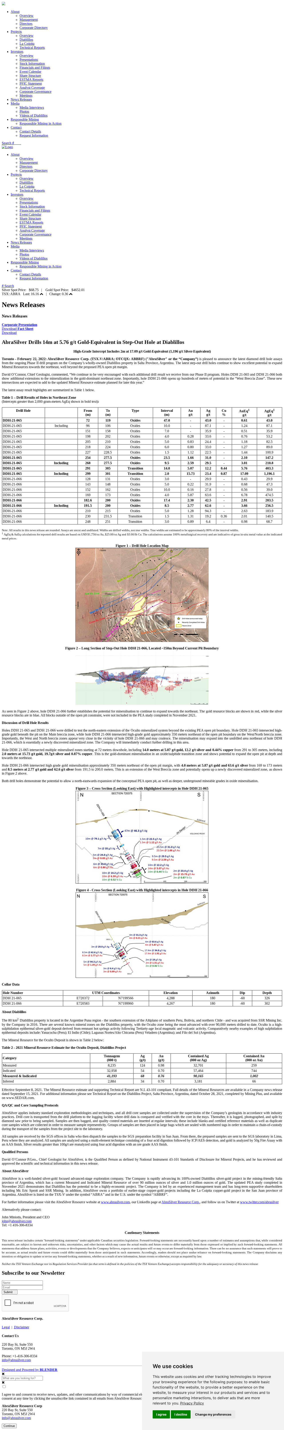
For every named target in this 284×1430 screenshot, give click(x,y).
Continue (9, 1426)
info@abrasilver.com (16, 1360)
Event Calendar (30, 71)
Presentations (29, 59)
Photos (24, 111)
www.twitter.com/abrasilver (259, 1202)
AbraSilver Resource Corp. (181, 1202)
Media (15, 103)
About (15, 12)
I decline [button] (180, 1414)
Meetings (26, 95)
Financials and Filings (35, 67)
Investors (17, 51)
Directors (26, 24)
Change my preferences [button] (213, 1414)
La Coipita (27, 43)
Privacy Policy (192, 1403)
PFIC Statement (31, 83)
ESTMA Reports (31, 79)
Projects (16, 32)
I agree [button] (161, 1414)
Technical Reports (32, 47)
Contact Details (30, 131)
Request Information (34, 135)
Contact (16, 127)
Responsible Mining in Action (40, 123)
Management (29, 20)
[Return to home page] (3, 4)
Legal (6, 1327)
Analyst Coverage (32, 87)
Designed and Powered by (29, 1370)
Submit (9, 1292)
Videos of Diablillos (33, 115)
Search (7, 143)
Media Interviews (32, 107)
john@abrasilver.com (17, 1221)
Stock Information (32, 63)
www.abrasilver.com (115, 1202)
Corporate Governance (35, 91)
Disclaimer (21, 1327)
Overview (27, 16)
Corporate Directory (34, 28)
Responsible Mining (25, 119)
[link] (192, 1403)
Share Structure (30, 75)
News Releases (21, 99)
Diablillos (26, 39)
